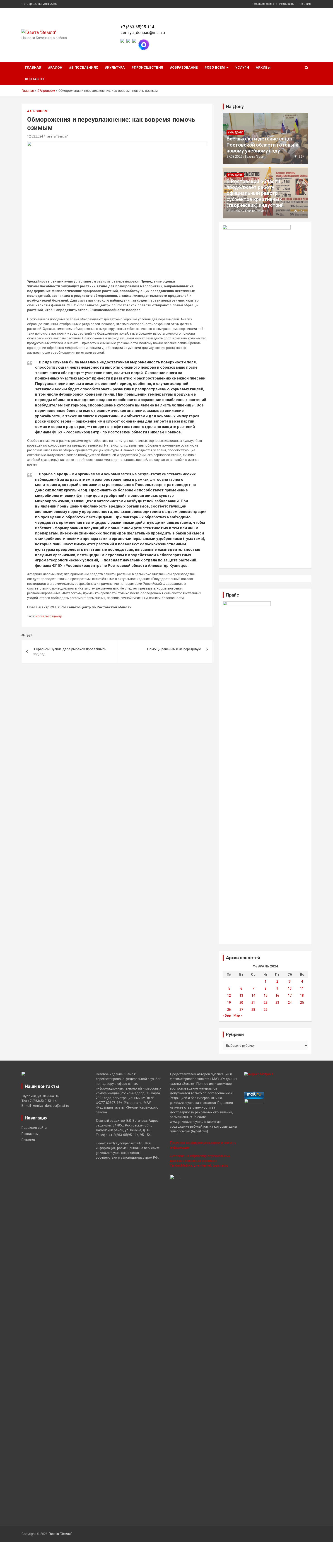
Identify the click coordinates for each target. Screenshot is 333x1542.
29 (265, 1010)
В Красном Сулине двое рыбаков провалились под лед (69, 651)
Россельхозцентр (49, 616)
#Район (55, 67)
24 (290, 1003)
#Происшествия (147, 67)
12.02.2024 (35, 136)
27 (241, 1010)
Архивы (263, 67)
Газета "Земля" (57, 136)
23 (277, 1003)
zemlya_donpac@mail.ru (143, 32)
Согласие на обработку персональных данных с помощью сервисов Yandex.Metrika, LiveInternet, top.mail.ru (200, 1160)
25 (302, 1003)
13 (241, 995)
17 (290, 995)
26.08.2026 (234, 211)
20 (241, 1003)
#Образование (184, 67)
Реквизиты (286, 3)
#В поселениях (83, 67)
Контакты (34, 79)
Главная (33, 67)
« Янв (227, 1015)
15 (265, 995)
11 (302, 988)
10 (290, 988)
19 (229, 1003)
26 (229, 1010)
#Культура (115, 67)
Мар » (238, 1015)
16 (277, 995)
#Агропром (46, 91)
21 (253, 1003)
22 (265, 1003)
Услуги (242, 67)
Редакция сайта (263, 3)
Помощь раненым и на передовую (174, 649)
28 (253, 1010)
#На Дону (235, 132)
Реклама (305, 3)
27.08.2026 (234, 156)
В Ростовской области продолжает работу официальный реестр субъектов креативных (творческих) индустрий (255, 193)
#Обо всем (215, 67)
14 (253, 995)
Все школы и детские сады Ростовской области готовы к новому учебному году (262, 145)
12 (229, 995)
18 (302, 995)
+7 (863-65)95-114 (137, 26)
